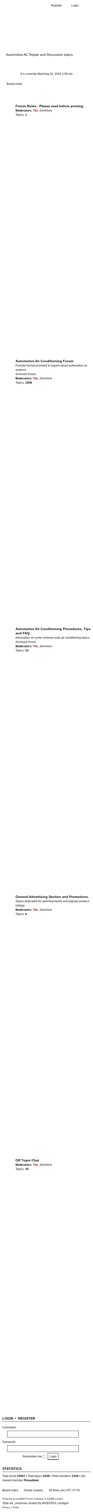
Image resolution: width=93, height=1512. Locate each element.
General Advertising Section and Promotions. (52, 897)
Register (26, 1418)
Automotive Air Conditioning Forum (44, 361)
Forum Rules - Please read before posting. (50, 106)
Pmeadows (31, 1480)
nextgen (63, 1503)
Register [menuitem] (56, 5)
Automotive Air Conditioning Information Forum (44, 36)
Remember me (33, 1456)
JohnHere (45, 110)
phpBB (20, 1498)
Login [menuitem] (75, 5)
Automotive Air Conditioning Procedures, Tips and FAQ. (53, 631)
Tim (35, 110)
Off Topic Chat (27, 1160)
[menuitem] (6, 1507)
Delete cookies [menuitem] (33, 1490)
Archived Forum (26, 374)
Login (7, 1418)
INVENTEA (49, 1503)
